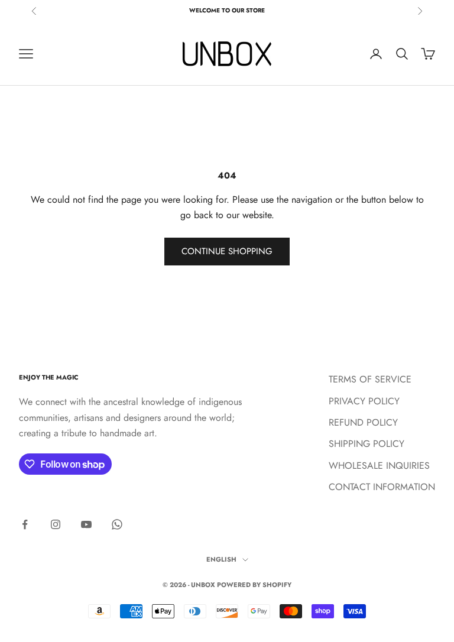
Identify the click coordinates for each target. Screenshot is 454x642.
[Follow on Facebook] (25, 524)
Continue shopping (227, 251)
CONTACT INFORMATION (382, 487)
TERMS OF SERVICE (370, 379)
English (221, 559)
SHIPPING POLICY (366, 443)
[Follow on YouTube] (86, 524)
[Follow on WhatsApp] (117, 524)
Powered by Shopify (254, 584)
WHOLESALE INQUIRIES (379, 465)
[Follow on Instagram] (55, 524)
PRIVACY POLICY (364, 401)
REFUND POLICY (363, 422)
